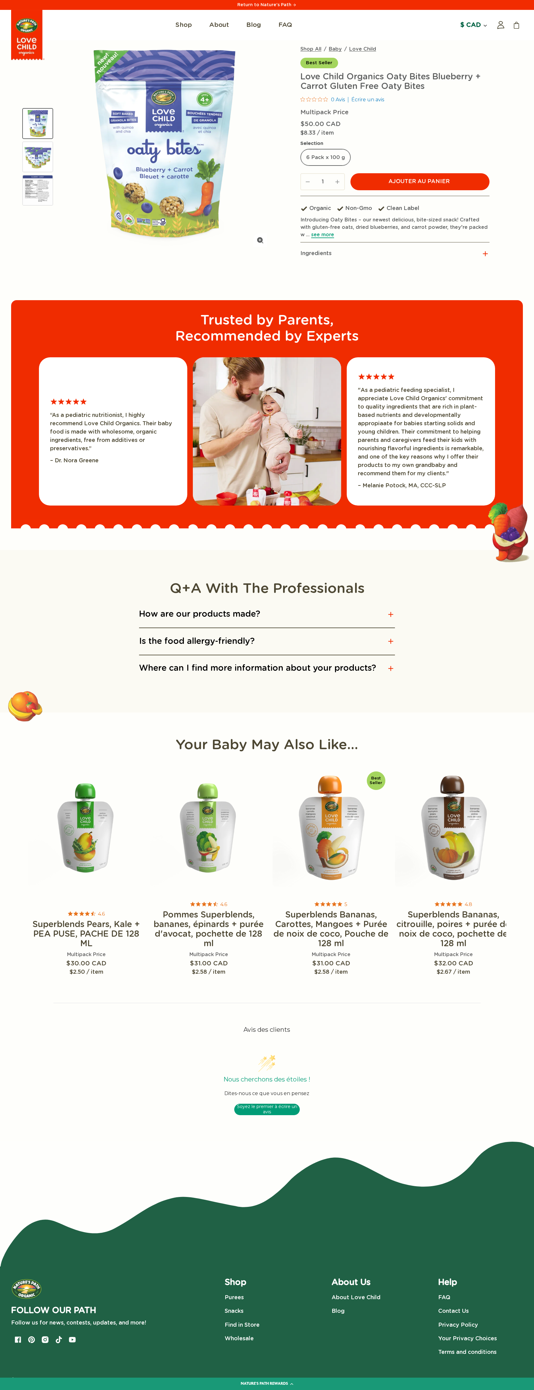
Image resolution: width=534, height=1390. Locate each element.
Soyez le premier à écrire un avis (267, 1109)
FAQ (444, 1297)
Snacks (234, 1311)
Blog (338, 1311)
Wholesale (239, 1339)
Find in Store (242, 1325)
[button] (395, 253)
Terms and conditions (467, 1352)
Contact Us (453, 1311)
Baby (335, 49)
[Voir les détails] (86, 828)
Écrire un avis (367, 100)
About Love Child (356, 1297)
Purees (234, 1297)
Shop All (310, 49)
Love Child (362, 49)
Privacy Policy (458, 1325)
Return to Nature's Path (265, 5)
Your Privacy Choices (467, 1339)
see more (322, 234)
